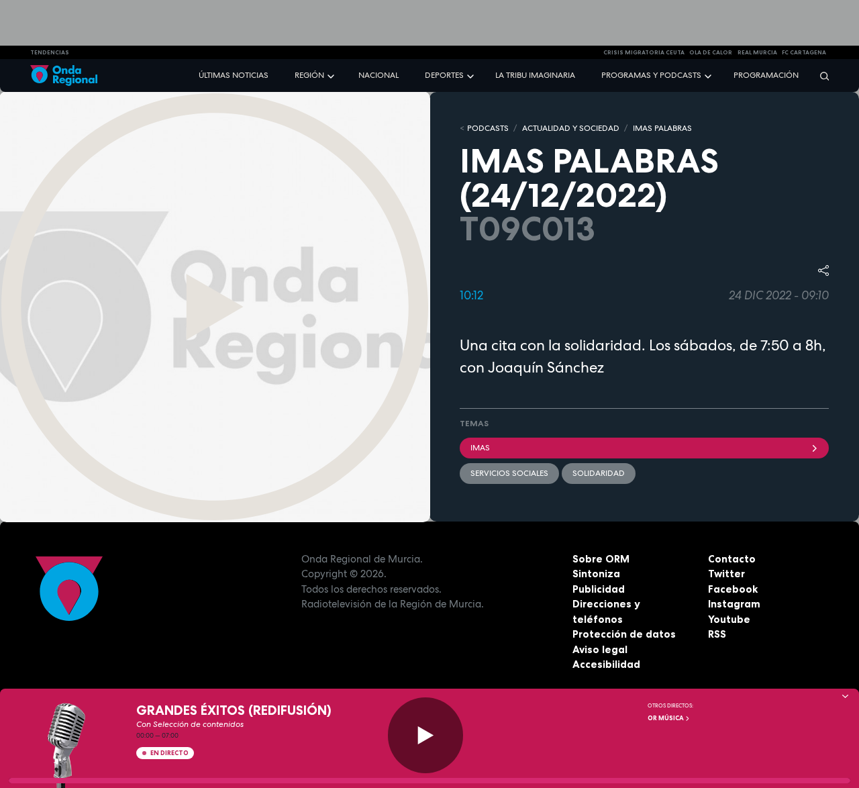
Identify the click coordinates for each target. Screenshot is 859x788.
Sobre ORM (600, 558)
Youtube (729, 619)
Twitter (726, 573)
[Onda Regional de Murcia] (63, 75)
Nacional (378, 75)
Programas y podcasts (651, 75)
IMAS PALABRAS (662, 128)
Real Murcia (757, 52)
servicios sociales (509, 473)
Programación (766, 75)
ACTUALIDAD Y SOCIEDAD (570, 128)
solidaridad (598, 473)
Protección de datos (624, 634)
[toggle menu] (332, 75)
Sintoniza (596, 573)
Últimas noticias (233, 75)
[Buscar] (820, 75)
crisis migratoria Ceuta (644, 52)
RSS (717, 634)
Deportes (444, 75)
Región (309, 75)
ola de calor (710, 52)
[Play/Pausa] (426, 735)
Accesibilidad (606, 664)
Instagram (734, 603)
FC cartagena (804, 52)
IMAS (480, 447)
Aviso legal (599, 649)
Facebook (733, 589)
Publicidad (598, 589)
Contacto (732, 558)
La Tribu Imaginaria (535, 75)
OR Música (666, 718)
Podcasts (488, 128)
